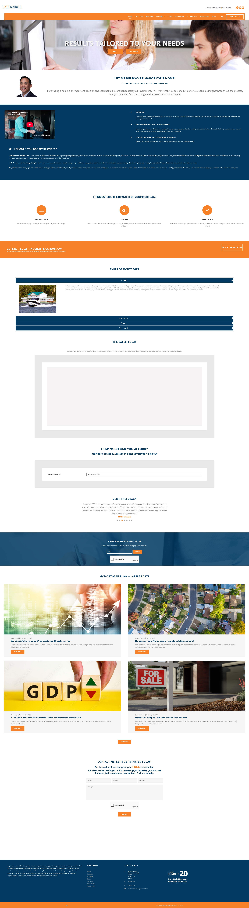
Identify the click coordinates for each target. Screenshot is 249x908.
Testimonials (192, 16)
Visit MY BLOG (226, 8)
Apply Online (91, 884)
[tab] (125, 280)
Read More (17, 651)
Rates (170, 16)
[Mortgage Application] (243, 7)
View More (124, 742)
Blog (214, 16)
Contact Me (235, 17)
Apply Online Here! (232, 247)
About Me (149, 16)
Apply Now (139, 16)
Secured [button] (123, 328)
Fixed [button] (123, 280)
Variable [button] (123, 318)
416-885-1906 (217, 8)
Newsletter (204, 16)
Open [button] (123, 323)
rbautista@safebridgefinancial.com (138, 889)
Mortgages (160, 16)
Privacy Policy (91, 886)
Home (130, 16)
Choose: (54, 474)
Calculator (179, 16)
